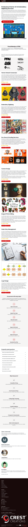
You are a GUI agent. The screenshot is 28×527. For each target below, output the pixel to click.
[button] (14, 524)
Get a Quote (8, 84)
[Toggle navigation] (26, 1)
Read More (3, 84)
